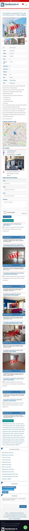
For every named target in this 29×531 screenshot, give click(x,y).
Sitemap (3, 522)
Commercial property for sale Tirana (10, 476)
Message (5, 199)
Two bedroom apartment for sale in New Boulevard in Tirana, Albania (12, 400)
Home (6, 513)
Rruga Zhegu (13, 80)
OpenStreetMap (18, 145)
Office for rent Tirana (6, 464)
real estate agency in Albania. (13, 444)
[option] (7, 41)
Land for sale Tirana (6, 462)
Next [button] (26, 41)
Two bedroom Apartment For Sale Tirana (15, 515)
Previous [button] (3, 41)
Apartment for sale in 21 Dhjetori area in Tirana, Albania (12, 224)
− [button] (4, 127)
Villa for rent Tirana (6, 457)
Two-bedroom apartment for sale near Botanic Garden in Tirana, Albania (12, 294)
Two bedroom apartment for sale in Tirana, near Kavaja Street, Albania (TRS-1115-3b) (13, 323)
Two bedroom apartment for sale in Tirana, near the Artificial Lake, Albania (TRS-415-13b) (13, 245)
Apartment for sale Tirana (7, 455)
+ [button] (4, 125)
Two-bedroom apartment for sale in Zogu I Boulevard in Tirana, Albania (13, 351)
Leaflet (8, 145)
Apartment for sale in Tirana (9, 423)
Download (12, 83)
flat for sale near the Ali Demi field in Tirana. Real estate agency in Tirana (13, 442)
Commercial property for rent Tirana (10, 474)
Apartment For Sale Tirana (17, 513)
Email (4, 193)
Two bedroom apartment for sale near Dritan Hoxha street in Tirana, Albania (13, 273)
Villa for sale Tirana (6, 459)
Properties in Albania (6, 478)
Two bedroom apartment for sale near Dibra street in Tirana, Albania (13, 379)
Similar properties (8, 220)
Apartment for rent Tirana (7, 452)
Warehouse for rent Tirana (8, 469)
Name (4, 180)
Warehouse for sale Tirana (8, 471)
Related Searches (8, 420)
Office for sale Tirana (6, 467)
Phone (4, 187)
